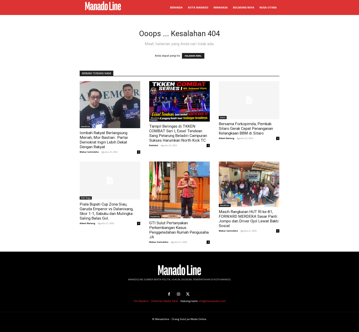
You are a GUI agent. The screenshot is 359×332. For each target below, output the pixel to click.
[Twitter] (187, 294)
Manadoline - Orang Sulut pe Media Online (180, 319)
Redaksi (153, 145)
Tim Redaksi (140, 301)
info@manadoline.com (212, 301)
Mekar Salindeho (89, 151)
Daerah (153, 120)
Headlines (85, 126)
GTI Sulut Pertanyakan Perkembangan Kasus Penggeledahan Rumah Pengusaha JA (179, 230)
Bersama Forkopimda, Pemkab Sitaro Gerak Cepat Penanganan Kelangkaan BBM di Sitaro (246, 128)
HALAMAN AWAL (193, 56)
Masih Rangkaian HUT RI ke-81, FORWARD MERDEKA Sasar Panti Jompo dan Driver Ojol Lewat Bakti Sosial (249, 218)
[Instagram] (178, 294)
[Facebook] (169, 294)
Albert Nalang (226, 138)
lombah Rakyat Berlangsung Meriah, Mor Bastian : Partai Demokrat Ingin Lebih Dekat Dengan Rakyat (104, 140)
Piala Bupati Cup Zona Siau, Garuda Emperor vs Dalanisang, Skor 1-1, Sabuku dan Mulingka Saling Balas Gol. (106, 211)
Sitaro (222, 117)
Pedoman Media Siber (164, 301)
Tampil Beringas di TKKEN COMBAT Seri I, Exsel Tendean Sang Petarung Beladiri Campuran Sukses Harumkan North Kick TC (178, 133)
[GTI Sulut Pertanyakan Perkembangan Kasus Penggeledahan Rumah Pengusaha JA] (179, 190)
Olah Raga (86, 198)
